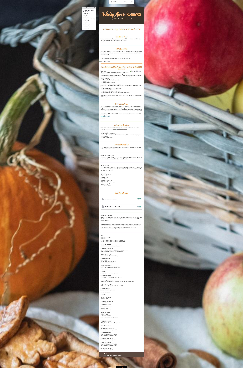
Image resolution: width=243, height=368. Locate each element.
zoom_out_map (141, 39)
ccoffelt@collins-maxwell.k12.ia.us (120, 129)
